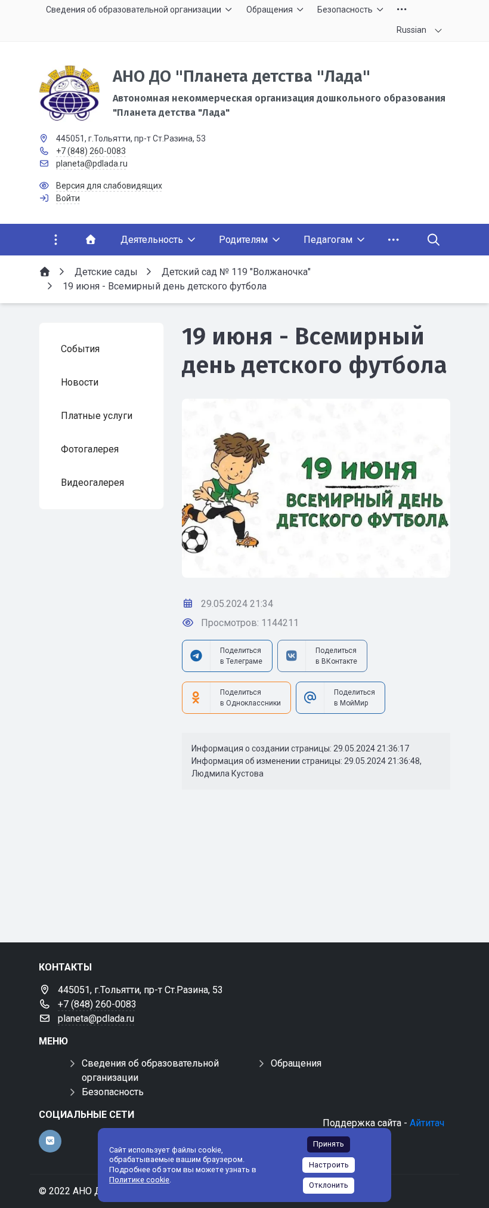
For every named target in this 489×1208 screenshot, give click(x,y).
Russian (411, 30)
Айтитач (427, 1123)
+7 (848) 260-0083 (91, 151)
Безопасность (113, 1092)
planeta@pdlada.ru (92, 163)
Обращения (296, 1063)
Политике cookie (139, 1179)
